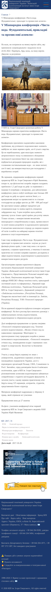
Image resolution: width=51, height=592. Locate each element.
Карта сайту (16, 518)
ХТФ (4, 424)
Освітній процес (16, 424)
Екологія (29, 431)
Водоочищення (8, 434)
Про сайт (5, 518)
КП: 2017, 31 (6, 421)
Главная (4, 15)
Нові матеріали (29, 518)
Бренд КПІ (42, 515)
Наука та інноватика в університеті (16, 427)
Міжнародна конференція (12, 431)
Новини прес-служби (10, 437)
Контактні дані (7, 515)
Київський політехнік (31, 437)
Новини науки (7, 440)
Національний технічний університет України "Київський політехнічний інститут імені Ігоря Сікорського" (24, 4)
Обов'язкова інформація (26, 515)
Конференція (23, 434)
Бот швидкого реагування (25, 546)
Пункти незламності (13, 562)
